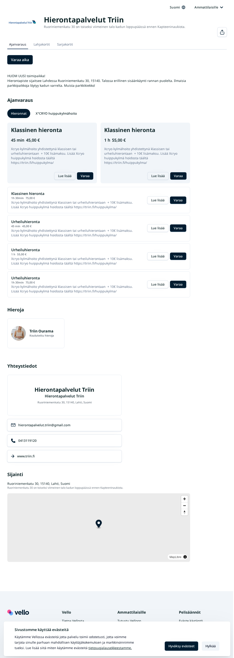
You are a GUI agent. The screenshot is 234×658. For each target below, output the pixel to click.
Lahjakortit (42, 44)
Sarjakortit (65, 44)
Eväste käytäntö (191, 621)
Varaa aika (20, 59)
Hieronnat (19, 113)
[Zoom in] (184, 499)
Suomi (175, 7)
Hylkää (210, 646)
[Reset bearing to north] (184, 512)
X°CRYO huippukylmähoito (56, 113)
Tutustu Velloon (129, 621)
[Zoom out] (184, 505)
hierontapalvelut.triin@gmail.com (44, 425)
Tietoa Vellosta (73, 621)
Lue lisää (65, 176)
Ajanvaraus (17, 44)
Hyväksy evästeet (181, 646)
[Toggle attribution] (185, 557)
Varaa (85, 176)
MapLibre (175, 557)
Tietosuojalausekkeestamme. (110, 648)
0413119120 (27, 440)
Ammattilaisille (206, 7)
